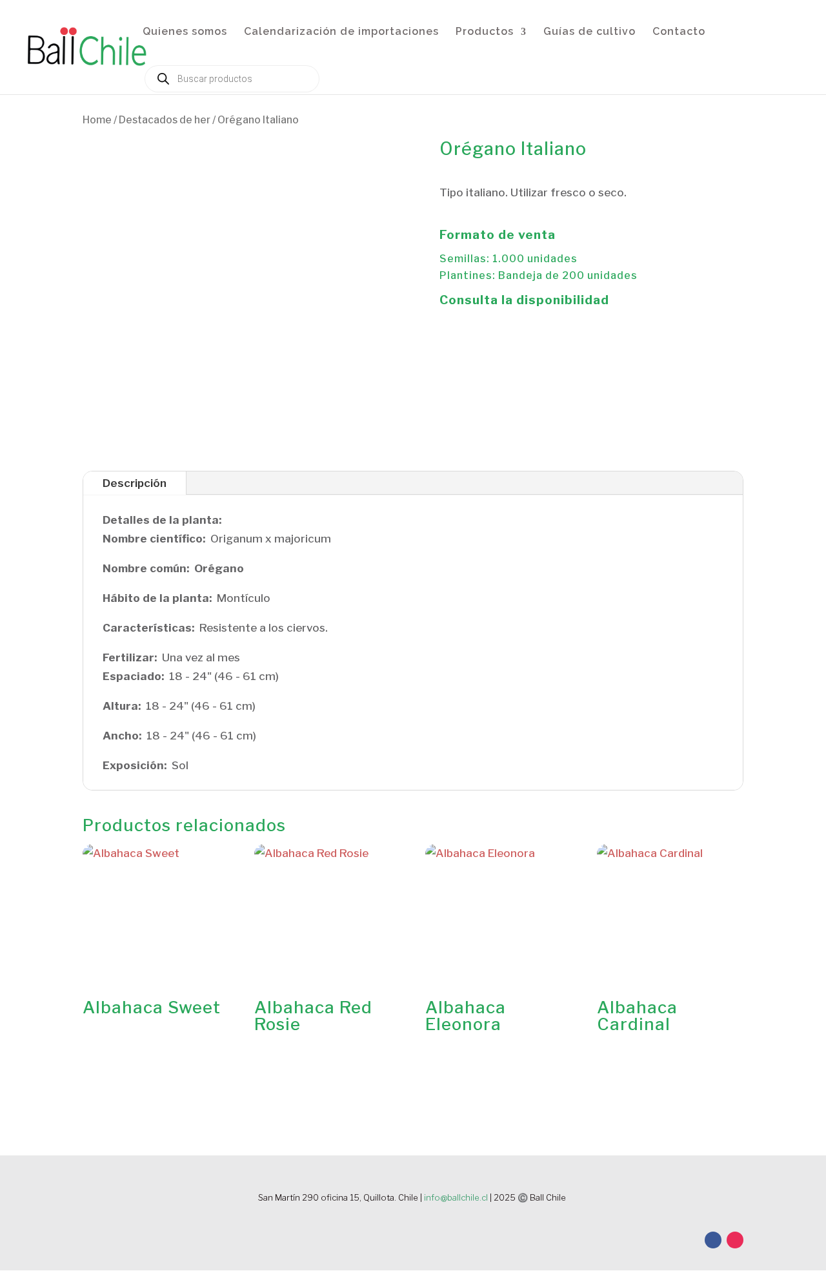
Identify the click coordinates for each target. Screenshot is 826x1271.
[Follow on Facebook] (713, 1240)
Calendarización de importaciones (341, 32)
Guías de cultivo (589, 32)
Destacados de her (164, 120)
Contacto (678, 32)
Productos (485, 32)
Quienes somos (185, 32)
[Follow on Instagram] (735, 1240)
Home (97, 120)
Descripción (134, 483)
